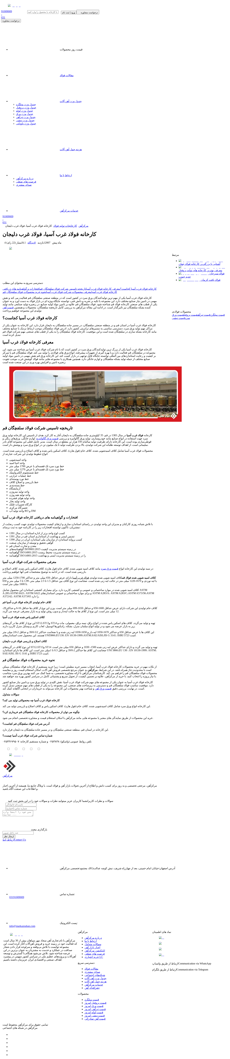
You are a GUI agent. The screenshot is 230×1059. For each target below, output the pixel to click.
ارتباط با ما (91, 941)
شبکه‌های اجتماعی (95, 975)
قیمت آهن (8, 307)
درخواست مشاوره (11, 20)
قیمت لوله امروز (94, 1012)
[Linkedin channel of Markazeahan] (11, 1050)
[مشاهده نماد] (189, 937)
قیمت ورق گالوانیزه (47, 438)
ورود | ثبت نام (68, 12)
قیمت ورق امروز (94, 1006)
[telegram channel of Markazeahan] (11, 1038)
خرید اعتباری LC (94, 957)
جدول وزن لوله (24, 110)
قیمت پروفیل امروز (95, 1002)
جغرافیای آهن (92, 987)
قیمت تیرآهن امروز (95, 1009)
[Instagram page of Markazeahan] (11, 1046)
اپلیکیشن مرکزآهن (95, 950)
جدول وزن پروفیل (26, 107)
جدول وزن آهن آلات (71, 101)
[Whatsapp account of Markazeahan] (11, 1042)
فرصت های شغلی (95, 953)
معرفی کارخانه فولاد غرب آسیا (103, 288)
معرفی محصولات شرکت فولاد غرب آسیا (68, 292)
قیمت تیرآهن (203, 314)
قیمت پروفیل (190, 314)
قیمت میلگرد (217, 314)
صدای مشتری (92, 971)
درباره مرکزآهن (93, 937)
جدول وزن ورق (24, 114)
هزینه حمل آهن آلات (95, 981)
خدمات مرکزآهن (94, 984)
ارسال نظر (9, 836)
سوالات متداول (93, 944)
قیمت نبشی (178, 318)
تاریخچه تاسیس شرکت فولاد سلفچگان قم (63, 288)
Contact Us (14, 839)
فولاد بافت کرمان (210, 279)
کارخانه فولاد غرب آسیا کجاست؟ (138, 288)
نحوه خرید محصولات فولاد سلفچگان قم (24, 292)
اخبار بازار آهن (92, 947)
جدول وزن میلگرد (26, 104)
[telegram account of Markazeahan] (11, 1034)
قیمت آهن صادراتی (95, 1018)
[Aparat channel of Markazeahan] (11, 1054)
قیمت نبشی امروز (95, 1015)
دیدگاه (32, 242)
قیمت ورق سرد (109, 568)
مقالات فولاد (67, 75)
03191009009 (16, 897)
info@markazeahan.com (22, 926)
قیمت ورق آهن (103, 688)
